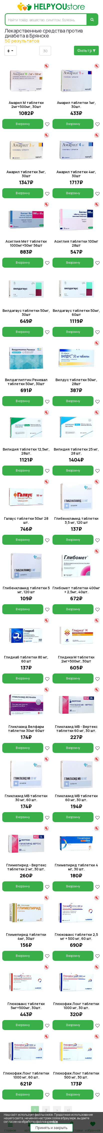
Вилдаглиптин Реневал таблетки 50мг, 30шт (26, 381)
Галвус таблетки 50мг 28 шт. (26, 520)
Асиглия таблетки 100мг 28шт (76, 243)
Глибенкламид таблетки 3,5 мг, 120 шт (76, 520)
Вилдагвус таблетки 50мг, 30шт (26, 312)
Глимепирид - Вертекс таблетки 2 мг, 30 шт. (26, 867)
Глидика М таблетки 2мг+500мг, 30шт (76, 659)
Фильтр (85, 50)
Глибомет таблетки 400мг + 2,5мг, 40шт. (76, 589)
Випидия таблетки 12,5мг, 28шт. (26, 451)
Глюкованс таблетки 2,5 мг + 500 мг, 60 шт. (76, 936)
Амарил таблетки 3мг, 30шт (26, 173)
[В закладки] (47, 124)
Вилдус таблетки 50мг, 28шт (76, 381)
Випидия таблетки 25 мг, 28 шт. (76, 451)
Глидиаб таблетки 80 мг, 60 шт (26, 659)
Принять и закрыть (52, 1127)
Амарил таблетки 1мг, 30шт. (76, 104)
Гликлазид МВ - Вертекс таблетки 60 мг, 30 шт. (76, 728)
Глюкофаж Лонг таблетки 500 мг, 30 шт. (76, 1075)
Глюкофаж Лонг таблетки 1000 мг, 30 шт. (76, 1005)
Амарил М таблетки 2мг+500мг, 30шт (26, 104)
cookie (52, 1122)
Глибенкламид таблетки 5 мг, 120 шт (26, 589)
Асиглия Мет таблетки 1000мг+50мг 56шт (26, 243)
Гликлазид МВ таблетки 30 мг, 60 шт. (26, 797)
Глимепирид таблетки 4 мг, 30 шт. (76, 867)
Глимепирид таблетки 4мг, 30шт (26, 936)
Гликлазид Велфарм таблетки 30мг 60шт (26, 728)
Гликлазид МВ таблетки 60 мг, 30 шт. (76, 797)
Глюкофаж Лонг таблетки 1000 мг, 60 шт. (26, 1075)
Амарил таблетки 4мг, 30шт (76, 173)
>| (68, 1110)
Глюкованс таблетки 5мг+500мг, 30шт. (26, 1005)
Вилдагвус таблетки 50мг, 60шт (76, 312)
